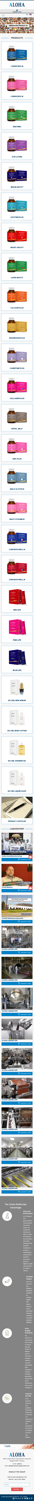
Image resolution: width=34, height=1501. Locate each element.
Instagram (27, 1498)
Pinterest (31, 1498)
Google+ (29, 1498)
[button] (2, 25)
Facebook (23, 1498)
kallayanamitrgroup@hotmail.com (18, 1466)
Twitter (25, 1498)
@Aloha (19, 1464)
